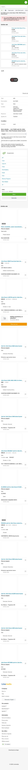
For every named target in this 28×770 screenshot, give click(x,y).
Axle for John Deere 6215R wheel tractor (12, 593)
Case (3, 160)
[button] (26, 2)
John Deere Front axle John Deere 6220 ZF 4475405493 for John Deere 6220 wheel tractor (19, 52)
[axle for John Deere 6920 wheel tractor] (14, 336)
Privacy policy (5, 720)
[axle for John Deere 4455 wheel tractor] (14, 618)
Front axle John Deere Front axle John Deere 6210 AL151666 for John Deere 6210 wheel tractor (19, 28)
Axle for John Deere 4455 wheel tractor (11, 628)
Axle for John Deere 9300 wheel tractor (11, 559)
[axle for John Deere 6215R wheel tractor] (14, 584)
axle (14, 98)
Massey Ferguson (6, 178)
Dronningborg (5, 169)
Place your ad (14, 324)
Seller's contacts (5, 696)
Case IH (4, 163)
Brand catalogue (5, 727)
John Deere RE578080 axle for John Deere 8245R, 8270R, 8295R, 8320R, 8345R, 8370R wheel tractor (19, 44)
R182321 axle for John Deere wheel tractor (12, 523)
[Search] (25, 6)
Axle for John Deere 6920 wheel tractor (11, 346)
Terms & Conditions (6, 717)
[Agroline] (6, 10)
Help (3, 693)
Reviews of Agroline (6, 725)
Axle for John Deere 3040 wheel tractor (11, 416)
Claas (3, 166)
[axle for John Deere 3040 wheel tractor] (14, 407)
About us (4, 691)
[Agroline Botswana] (9, 2)
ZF (2, 184)
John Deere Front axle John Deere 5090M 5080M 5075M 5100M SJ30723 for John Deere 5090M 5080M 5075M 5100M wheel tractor (19, 36)
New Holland (5, 181)
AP (2, 157)
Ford (3, 175)
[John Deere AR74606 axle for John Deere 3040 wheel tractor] (14, 653)
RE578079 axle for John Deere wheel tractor (19, 61)
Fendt (3, 172)
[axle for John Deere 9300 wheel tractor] (14, 549)
